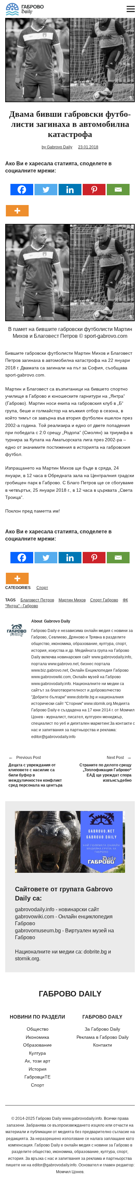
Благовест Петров (37, 600)
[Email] (118, 185)
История (38, 1069)
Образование (37, 1045)
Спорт (42, 587)
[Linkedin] (70, 185)
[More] (17, 206)
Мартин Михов (72, 600)
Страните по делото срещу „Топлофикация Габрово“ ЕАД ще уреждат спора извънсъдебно (104, 769)
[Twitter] (46, 185)
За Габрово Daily (102, 1029)
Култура (37, 1053)
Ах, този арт (37, 1060)
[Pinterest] (94, 185)
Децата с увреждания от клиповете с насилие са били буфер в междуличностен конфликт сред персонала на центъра (35, 771)
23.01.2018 (88, 147)
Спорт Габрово (104, 600)
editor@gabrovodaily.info (54, 1165)
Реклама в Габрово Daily (103, 1037)
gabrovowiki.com (34, 916)
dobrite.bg (95, 951)
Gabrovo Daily (57, 621)
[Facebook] (21, 185)
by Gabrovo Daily (57, 147)
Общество (38, 1029)
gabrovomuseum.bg (38, 930)
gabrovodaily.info (34, 909)
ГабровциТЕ (37, 1076)
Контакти (102, 1045)
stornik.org (27, 958)
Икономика (37, 1037)
